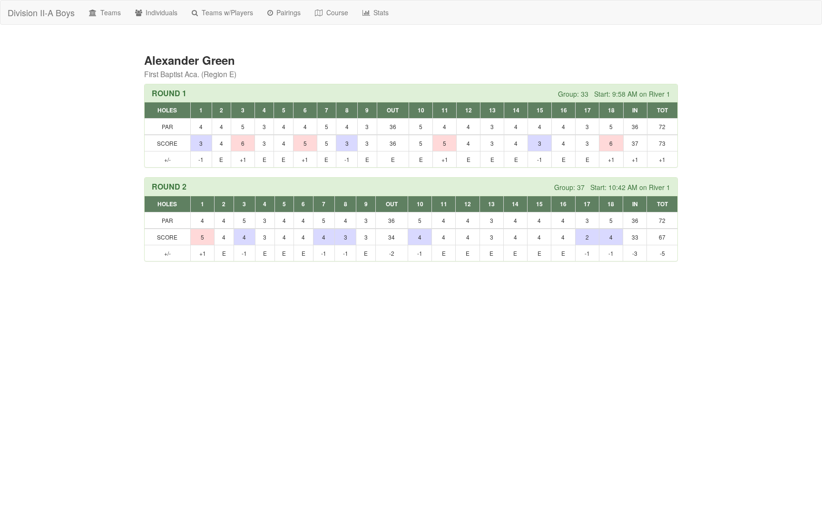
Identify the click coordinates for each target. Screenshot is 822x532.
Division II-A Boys (41, 12)
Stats (380, 12)
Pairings (287, 12)
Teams (109, 12)
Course (336, 12)
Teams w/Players (226, 12)
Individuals (160, 12)
